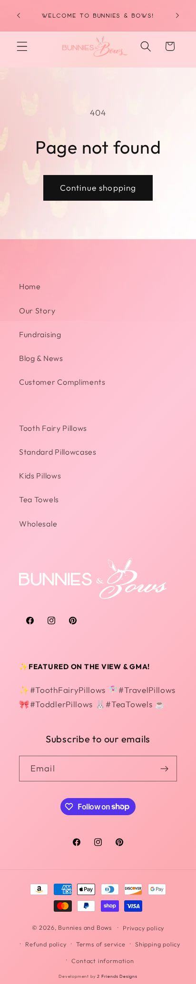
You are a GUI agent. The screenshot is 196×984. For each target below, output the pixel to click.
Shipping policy (157, 944)
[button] (22, 46)
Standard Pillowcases (58, 452)
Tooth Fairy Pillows (53, 428)
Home (30, 286)
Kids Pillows (40, 475)
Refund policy (45, 944)
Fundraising (40, 334)
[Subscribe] (164, 768)
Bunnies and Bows (85, 927)
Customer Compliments (62, 382)
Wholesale (38, 523)
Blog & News (41, 358)
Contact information (102, 961)
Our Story (37, 310)
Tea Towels (39, 499)
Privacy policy (143, 928)
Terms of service (101, 944)
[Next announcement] (177, 15)
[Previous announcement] (18, 15)
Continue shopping (98, 188)
